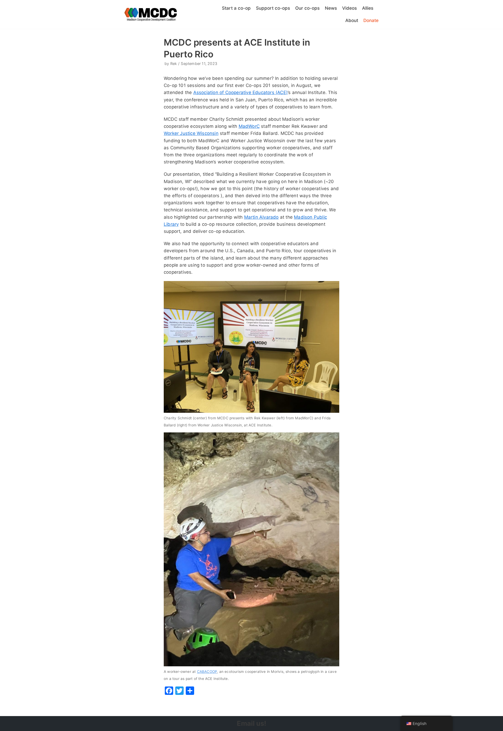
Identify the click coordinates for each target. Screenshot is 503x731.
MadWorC (249, 126)
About (351, 20)
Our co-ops (307, 8)
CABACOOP (207, 671)
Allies (367, 8)
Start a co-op (236, 8)
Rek (173, 63)
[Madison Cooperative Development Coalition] (150, 14)
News (331, 8)
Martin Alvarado (261, 217)
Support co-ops (273, 8)
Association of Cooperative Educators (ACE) (240, 92)
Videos (349, 8)
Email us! (251, 723)
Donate (371, 20)
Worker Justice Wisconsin (191, 133)
